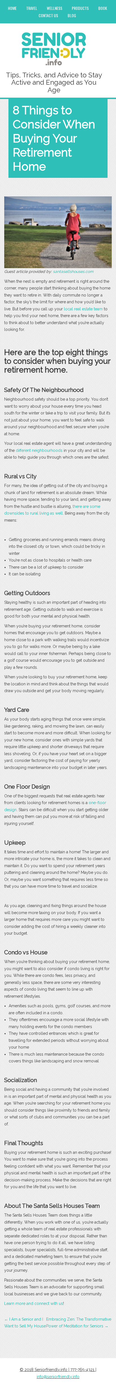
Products (80, 8)
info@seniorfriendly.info (58, 1376)
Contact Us (48, 15)
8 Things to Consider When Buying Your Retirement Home (54, 138)
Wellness (54, 8)
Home (12, 8)
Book (102, 8)
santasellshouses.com (73, 271)
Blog (72, 15)
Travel (31, 8)
